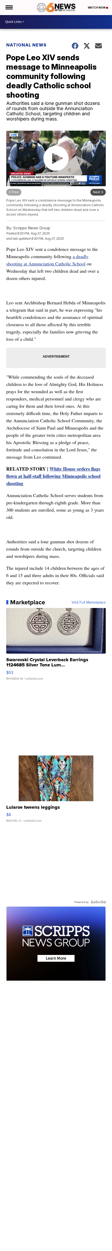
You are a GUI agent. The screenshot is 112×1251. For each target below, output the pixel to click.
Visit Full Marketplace (89, 602)
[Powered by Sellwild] (98, 902)
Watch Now (97, 7)
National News (26, 45)
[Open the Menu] (9, 7)
